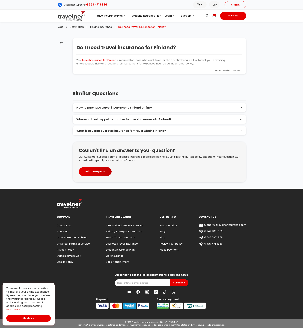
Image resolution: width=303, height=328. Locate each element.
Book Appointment (117, 262)
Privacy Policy (65, 250)
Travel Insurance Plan (109, 16)
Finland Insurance (101, 27)
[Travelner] (72, 16)
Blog (162, 237)
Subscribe (179, 282)
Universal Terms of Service (73, 244)
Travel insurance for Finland (99, 60)
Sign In (235, 4)
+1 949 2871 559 (213, 231)
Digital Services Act (69, 256)
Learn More (13, 309)
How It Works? (168, 225)
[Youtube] (129, 292)
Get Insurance (115, 256)
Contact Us (64, 225)
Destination (77, 27)
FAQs (60, 27)
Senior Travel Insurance (120, 237)
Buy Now (233, 15)
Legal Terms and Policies (72, 237)
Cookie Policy (65, 262)
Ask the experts (95, 171)
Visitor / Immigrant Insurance (124, 231)
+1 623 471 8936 (96, 4)
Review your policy (171, 244)
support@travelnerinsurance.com (225, 225)
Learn (168, 16)
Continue (28, 318)
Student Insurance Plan (146, 16)
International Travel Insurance (124, 225)
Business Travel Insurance (122, 244)
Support (186, 16)
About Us (62, 231)
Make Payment (169, 250)
